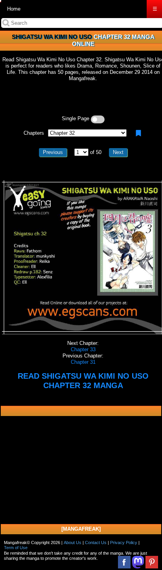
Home (13, 9)
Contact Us (96, 542)
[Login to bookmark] (138, 133)
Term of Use (16, 547)
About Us (72, 542)
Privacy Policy (123, 542)
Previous (53, 152)
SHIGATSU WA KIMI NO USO (52, 36)
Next (118, 152)
